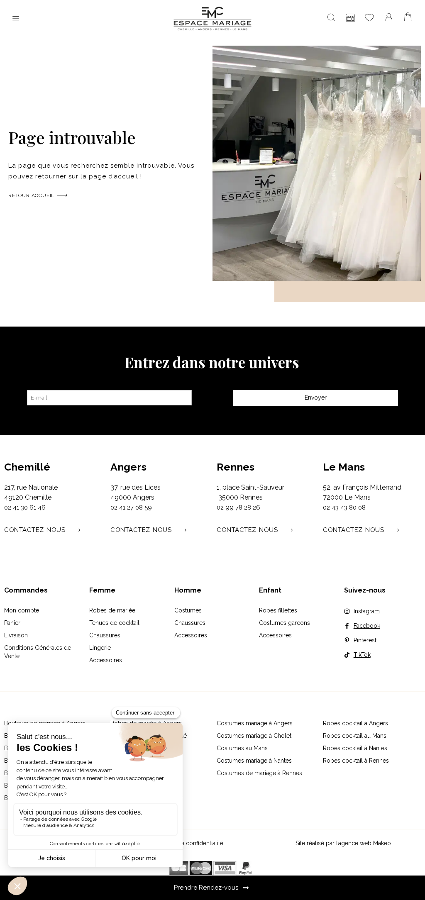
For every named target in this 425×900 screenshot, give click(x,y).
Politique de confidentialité (187, 843)
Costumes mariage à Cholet (254, 735)
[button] (15, 19)
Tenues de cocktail (114, 623)
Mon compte (21, 610)
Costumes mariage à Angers (255, 723)
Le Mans (344, 467)
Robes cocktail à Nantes (355, 748)
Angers (128, 467)
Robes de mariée (112, 610)
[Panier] (408, 17)
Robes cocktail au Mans (354, 735)
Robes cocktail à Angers (355, 723)
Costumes (188, 610)
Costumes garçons (284, 623)
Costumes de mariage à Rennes (259, 773)
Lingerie (100, 647)
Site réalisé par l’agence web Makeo (343, 843)
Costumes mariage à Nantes (254, 760)
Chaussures (104, 635)
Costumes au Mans (242, 748)
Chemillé (27, 467)
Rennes (235, 467)
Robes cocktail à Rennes (356, 760)
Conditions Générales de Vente (37, 651)
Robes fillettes (278, 610)
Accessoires (105, 660)
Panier (12, 623)
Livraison (16, 635)
